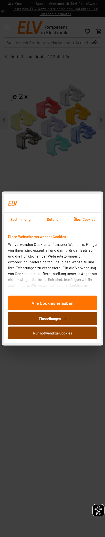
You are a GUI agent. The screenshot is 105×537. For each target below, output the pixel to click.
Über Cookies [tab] (84, 219)
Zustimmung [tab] (20, 219)
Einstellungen (50, 318)
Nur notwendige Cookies (52, 333)
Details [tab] (52, 219)
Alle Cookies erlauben (53, 303)
